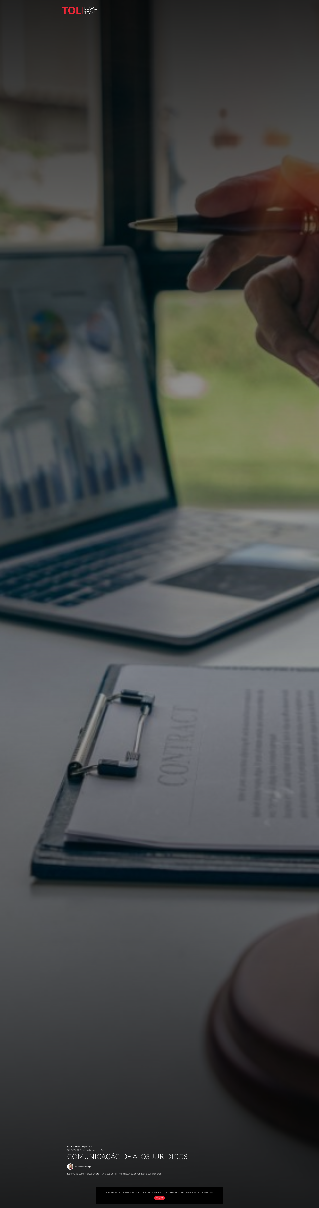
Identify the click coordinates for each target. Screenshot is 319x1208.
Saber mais (208, 1192)
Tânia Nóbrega (84, 1166)
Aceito (159, 1198)
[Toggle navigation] (254, 8)
